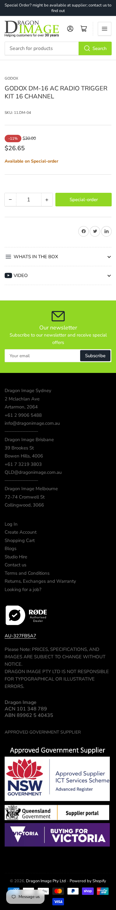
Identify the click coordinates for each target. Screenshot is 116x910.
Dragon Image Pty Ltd (46, 881)
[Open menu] (104, 28)
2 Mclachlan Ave (22, 399)
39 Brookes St (19, 448)
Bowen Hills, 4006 (24, 456)
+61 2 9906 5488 (23, 415)
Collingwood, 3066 (24, 505)
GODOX (11, 78)
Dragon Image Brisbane (29, 439)
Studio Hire (16, 557)
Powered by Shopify (88, 881)
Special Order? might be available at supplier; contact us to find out (58, 8)
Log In (11, 524)
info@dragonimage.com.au (32, 423)
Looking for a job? (23, 589)
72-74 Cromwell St (25, 497)
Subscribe (95, 356)
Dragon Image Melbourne (31, 489)
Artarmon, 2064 (21, 407)
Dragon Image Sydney (28, 390)
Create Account (21, 532)
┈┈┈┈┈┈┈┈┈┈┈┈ (21, 431)
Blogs (10, 548)
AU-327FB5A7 (20, 636)
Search (99, 48)
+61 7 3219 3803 (23, 464)
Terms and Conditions (27, 573)
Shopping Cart (20, 540)
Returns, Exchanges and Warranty (40, 581)
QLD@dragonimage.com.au (33, 472)
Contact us (15, 565)
